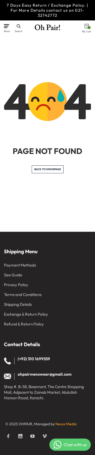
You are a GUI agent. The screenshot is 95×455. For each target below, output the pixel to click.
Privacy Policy (16, 284)
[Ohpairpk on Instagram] (20, 436)
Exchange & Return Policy (26, 314)
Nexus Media (66, 424)
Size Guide (13, 274)
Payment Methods (20, 265)
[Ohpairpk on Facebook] (8, 436)
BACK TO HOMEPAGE (47, 169)
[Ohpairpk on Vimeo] (44, 436)
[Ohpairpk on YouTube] (32, 436)
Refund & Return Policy (24, 324)
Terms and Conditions (22, 294)
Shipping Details (18, 304)
